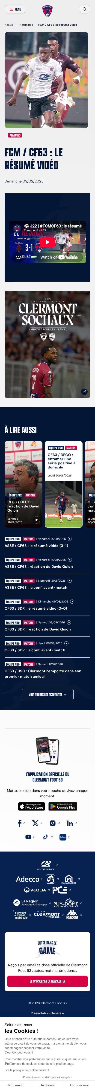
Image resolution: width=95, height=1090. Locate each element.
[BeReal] (64, 837)
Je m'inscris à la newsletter (47, 981)
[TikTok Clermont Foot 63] (47, 837)
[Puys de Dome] (67, 902)
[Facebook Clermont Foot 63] (21, 823)
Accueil (9, 24)
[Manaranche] (71, 879)
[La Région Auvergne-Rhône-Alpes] (32, 902)
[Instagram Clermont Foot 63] (54, 823)
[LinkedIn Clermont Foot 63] (72, 823)
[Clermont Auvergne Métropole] (22, 914)
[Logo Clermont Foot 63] (47, 11)
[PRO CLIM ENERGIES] (62, 889)
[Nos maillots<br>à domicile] (47, 344)
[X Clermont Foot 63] (37, 823)
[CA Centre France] (47, 865)
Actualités (26, 24)
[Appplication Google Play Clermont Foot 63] (62, 806)
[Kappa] (74, 914)
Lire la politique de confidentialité (25, 1070)
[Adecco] (29, 879)
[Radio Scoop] (52, 879)
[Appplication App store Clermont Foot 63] (31, 806)
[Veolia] (37, 890)
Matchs (15, 135)
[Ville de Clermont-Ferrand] (49, 914)
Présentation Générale (47, 1013)
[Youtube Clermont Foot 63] (30, 837)
